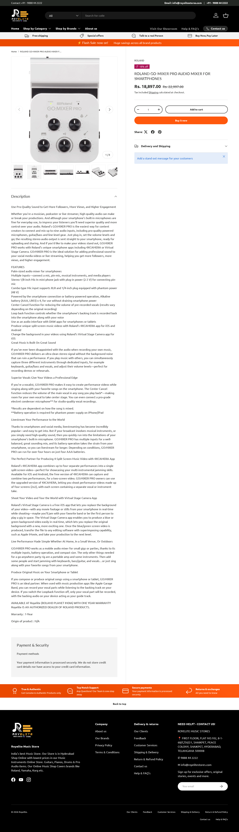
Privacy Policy (103, 745)
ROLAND (139, 60)
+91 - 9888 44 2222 (217, 2)
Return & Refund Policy (148, 759)
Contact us (140, 766)
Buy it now (181, 120)
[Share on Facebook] (152, 131)
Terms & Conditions (107, 752)
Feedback (140, 738)
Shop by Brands (66, 28)
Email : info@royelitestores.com (183, 2)
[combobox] (120, 15)
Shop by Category (35, 28)
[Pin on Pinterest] (159, 131)
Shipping (153, 92)
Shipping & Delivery (146, 752)
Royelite (23, 811)
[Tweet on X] (145, 131)
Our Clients (141, 731)
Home (15, 28)
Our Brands (102, 738)
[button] (226, 15)
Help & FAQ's (190, 28)
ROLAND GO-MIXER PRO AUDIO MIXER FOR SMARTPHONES (41, 51)
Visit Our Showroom (163, 28)
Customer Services (145, 745)
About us (91, 28)
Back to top (119, 703)
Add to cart (196, 109)
